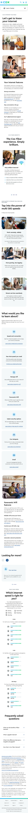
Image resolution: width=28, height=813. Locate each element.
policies (16, 762)
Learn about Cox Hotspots (14, 446)
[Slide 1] (11, 194)
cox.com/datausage (8, 785)
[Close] (26, 789)
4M (18, 110)
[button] (21, 2)
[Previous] (3, 560)
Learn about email (14, 467)
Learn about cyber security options (14, 426)
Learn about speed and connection (14, 343)
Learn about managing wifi (14, 384)
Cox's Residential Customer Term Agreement (11, 757)
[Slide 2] (13, 194)
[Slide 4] (16, 194)
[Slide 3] (15, 584)
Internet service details (7, 756)
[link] (1, 2)
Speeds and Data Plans (14, 782)
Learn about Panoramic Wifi (14, 404)
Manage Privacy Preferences (14, 810)
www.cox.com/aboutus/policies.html (10, 770)
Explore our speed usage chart (14, 363)
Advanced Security (9, 98)
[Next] (7, 560)
